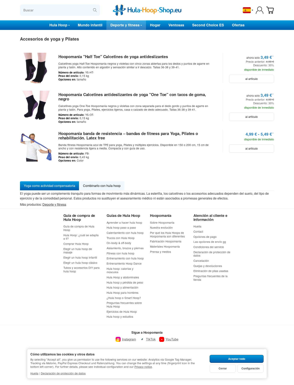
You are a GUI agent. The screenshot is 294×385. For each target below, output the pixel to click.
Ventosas (176, 24)
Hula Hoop (58, 24)
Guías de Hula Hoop (123, 216)
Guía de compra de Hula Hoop (79, 218)
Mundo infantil (90, 24)
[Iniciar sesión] (260, 10)
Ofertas (238, 24)
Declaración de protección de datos (63, 373)
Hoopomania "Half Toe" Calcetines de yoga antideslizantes (113, 56)
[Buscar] (95, 10)
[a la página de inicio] (147, 10)
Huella (34, 373)
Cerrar (223, 368)
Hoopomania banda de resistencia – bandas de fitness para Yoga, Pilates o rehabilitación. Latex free (128, 135)
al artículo (251, 79)
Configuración (250, 368)
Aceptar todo (236, 359)
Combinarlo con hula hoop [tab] (102, 185)
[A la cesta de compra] (270, 10)
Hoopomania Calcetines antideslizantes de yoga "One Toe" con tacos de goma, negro (132, 96)
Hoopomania (160, 216)
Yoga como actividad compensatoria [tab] (49, 185)
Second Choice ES (208, 24)
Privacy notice (143, 367)
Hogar (155, 24)
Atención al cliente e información (210, 218)
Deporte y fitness (125, 24)
